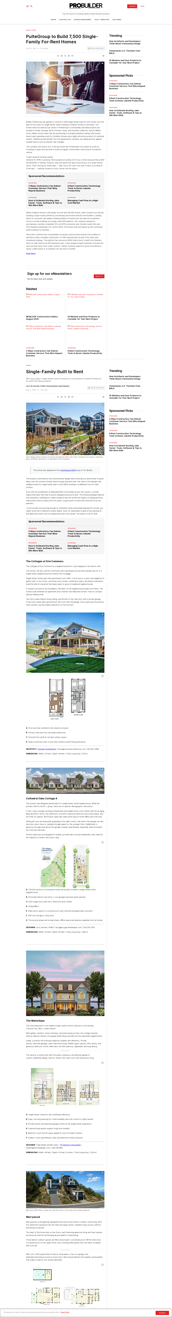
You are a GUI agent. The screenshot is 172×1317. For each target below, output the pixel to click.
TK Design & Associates (70, 1141)
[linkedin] (62, 56)
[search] (31, 6)
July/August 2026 (68, 470)
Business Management (82, 19)
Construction (65, 19)
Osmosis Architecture (47, 749)
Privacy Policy (64, 1312)
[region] (86, 1313)
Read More (31, 253)
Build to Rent (31, 30)
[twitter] (65, 56)
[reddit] (69, 56)
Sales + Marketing (102, 19)
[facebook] (58, 56)
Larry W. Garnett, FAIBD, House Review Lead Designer (47, 386)
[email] (72, 56)
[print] (103, 56)
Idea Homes (116, 19)
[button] (27, 6)
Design (53, 19)
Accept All (162, 1313)
